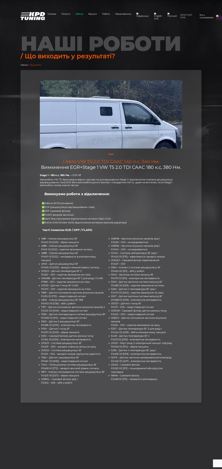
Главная (24, 65)
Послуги (65, 14)
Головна (52, 14)
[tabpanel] (111, 114)
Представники (123, 14)
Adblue (79, 14)
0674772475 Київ (186, 16)
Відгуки (92, 14)
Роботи (106, 14)
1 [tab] (111, 154)
